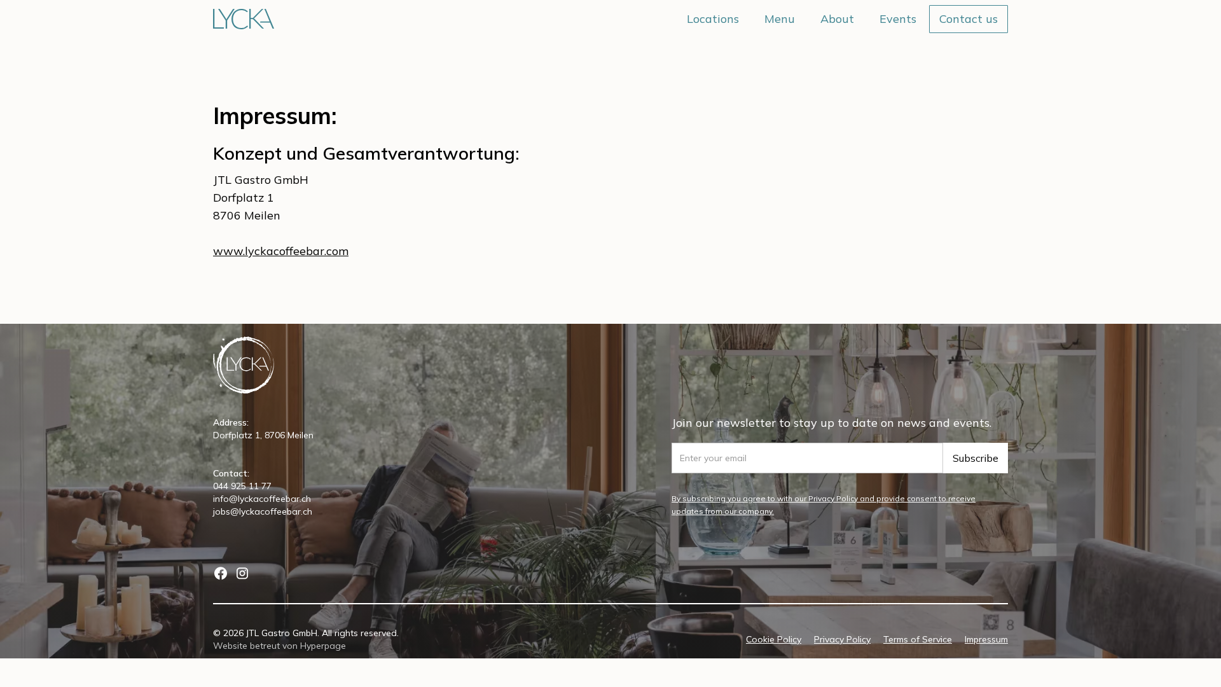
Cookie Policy (773, 639)
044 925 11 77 (242, 486)
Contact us (968, 18)
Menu (779, 18)
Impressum (986, 639)
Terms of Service (917, 639)
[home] (243, 19)
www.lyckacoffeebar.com (280, 251)
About (837, 18)
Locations (713, 18)
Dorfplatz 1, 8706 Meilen (263, 435)
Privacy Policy (842, 639)
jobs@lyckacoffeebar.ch (262, 511)
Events (898, 18)
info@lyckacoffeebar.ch (262, 498)
